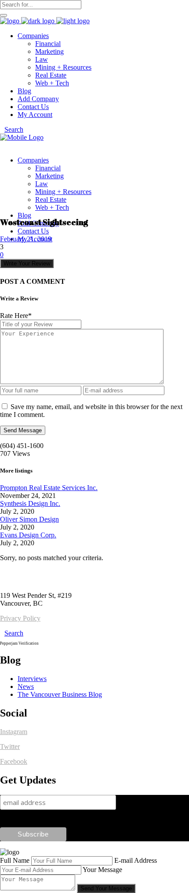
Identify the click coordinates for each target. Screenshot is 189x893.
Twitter (10, 746)
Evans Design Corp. (28, 535)
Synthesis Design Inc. (30, 503)
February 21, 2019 (25, 239)
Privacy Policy (20, 618)
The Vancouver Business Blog (60, 694)
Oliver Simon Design (29, 519)
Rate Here (16, 315)
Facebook (13, 761)
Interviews (32, 678)
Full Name (14, 860)
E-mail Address (135, 860)
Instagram (13, 731)
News (26, 686)
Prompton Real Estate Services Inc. (49, 487)
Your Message (102, 869)
